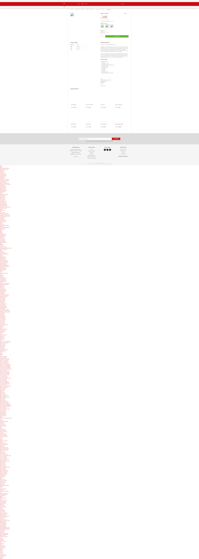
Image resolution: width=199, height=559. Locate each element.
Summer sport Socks (3, 334)
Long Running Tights (3, 203)
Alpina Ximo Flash (118, 104)
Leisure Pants (2, 323)
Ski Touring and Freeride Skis (5, 403)
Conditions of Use (123, 149)
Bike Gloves (2, 226)
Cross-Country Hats (3, 488)
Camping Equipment (3, 281)
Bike (0, 211)
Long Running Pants (3, 201)
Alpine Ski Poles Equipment (4, 395)
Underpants (2, 332)
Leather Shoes (2, 347)
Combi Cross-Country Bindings (5, 367)
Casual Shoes (2, 348)
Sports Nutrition (2, 556)
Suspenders (2, 543)
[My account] (132, 4)
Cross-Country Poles (3, 375)
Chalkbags (1, 251)
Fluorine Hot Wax (3, 430)
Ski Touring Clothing (3, 407)
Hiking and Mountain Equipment (5, 184)
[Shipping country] (129, 4)
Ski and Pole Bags (3, 529)
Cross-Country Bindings (4, 363)
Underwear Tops (2, 331)
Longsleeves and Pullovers (4, 180)
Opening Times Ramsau (92, 158)
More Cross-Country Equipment (5, 386)
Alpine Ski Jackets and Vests (4, 397)
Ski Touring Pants (3, 410)
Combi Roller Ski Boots (4, 262)
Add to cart (117, 36)
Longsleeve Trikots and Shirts (5, 310)
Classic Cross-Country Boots (4, 372)
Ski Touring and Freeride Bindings (5, 405)
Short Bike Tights (3, 318)
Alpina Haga (88, 124)
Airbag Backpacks (3, 413)
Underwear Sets (2, 330)
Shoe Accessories (3, 350)
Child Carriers (2, 532)
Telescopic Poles (2, 188)
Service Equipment (3, 443)
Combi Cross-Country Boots (4, 374)
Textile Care (2, 548)
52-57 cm (102, 32)
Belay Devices (2, 244)
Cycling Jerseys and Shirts (4, 213)
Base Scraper (2, 446)
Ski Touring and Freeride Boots (5, 404)
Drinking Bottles (2, 545)
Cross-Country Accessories (4, 382)
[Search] (126, 4)
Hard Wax (1, 439)
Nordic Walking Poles (3, 189)
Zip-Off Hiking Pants (3, 290)
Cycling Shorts (2, 219)
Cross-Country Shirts (3, 379)
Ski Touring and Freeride (4, 402)
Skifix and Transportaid (4, 387)
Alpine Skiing (2, 390)
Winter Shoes (2, 484)
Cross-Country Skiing (3, 356)
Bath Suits (1, 326)
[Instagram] (105, 150)
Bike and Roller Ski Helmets (4, 225)
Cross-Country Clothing (4, 454)
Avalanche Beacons (3, 414)
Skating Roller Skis (3, 257)
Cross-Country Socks (3, 480)
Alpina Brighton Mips (119, 124)
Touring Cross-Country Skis (4, 362)
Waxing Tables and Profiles (4, 448)
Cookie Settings (123, 153)
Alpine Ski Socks (2, 464)
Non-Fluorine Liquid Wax (4, 436)
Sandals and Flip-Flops (4, 349)
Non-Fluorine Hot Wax (3, 431)
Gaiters (1, 193)
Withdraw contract (123, 156)
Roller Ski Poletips (3, 269)
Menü (65, 6)
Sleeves (1, 209)
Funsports (1, 553)
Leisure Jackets (2, 322)
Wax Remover (2, 445)
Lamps (1, 274)
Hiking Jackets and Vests (4, 169)
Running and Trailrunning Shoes (5, 341)
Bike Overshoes (2, 228)
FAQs (92, 149)
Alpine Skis (2, 391)
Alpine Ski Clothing (3, 396)
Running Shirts (2, 196)
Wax (0, 427)
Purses (1, 544)
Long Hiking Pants (3, 173)
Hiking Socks (2, 192)
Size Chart (91, 152)
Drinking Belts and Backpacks (5, 528)
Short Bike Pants (2, 316)
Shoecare (1, 354)
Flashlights (2, 275)
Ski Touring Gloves (3, 502)
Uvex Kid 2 (103, 104)
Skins (1, 419)
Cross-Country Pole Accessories (5, 383)
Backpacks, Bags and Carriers (5, 520)
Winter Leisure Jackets (3, 471)
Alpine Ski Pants (2, 398)
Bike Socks (2, 224)
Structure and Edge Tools (4, 447)
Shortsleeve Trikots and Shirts (5, 216)
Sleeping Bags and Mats (4, 273)
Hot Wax (1, 428)
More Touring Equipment (4, 421)
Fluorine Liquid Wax (3, 435)
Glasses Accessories (3, 512)
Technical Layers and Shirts (4, 179)
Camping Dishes (2, 277)
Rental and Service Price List (91, 156)
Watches (1, 496)
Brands (1, 558)
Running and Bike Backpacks (5, 227)
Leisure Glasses (2, 511)
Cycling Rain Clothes (3, 220)
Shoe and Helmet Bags (4, 533)
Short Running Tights (3, 204)
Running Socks (2, 210)
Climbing (1, 233)
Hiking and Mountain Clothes (4, 168)
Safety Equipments (3, 412)
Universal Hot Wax (3, 429)
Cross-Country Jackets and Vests (5, 378)
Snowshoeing (2, 422)
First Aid (1, 552)
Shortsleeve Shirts (3, 181)
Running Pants (2, 200)
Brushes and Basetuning (4, 444)
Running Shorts (2, 202)
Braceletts (1, 549)
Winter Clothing (2, 453)
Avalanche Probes (3, 415)
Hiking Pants (2, 172)
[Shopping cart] (134, 4)
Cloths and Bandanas (3, 493)
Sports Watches (2, 495)
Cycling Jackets (2, 217)
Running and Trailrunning (4, 194)
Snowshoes (2, 423)
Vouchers (1, 551)
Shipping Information (91, 155)
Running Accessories (3, 208)
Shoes (1, 340)
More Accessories (3, 541)
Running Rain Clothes (3, 205)
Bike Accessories (2, 221)
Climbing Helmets (3, 241)
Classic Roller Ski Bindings (4, 266)
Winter (1, 355)
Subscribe (116, 138)
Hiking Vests (2, 171)
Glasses (1, 508)
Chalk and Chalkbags (3, 249)
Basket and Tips (2, 389)
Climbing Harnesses (3, 234)
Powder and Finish (3, 452)
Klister (1, 438)
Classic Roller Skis (3, 258)
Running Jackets (2, 197)
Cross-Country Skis (3, 357)
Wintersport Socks (3, 479)
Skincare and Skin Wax (4, 440)
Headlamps (2, 540)
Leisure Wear (2, 321)
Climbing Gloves (2, 503)
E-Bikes (1, 232)
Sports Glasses (2, 510)
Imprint (123, 152)
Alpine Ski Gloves (3, 501)
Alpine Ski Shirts (2, 399)
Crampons (1, 245)
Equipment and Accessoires (4, 485)
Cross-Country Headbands (4, 491)
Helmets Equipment (3, 519)
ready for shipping (110, 21)
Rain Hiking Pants (3, 176)
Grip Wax (1, 437)
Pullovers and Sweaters (4, 324)
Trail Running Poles (3, 186)
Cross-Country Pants (3, 380)
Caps (1, 492)
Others (1, 550)
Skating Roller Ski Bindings (4, 265)
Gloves (1, 499)
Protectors (1, 518)
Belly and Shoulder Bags (4, 534)
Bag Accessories (2, 535)
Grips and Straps (3, 388)
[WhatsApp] (110, 150)
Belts (1, 542)
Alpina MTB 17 (73, 124)
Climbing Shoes (2, 235)
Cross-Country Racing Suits (4, 381)
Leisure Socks (2, 339)
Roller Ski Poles (2, 267)
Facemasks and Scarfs (4, 494)
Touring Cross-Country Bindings (5, 366)
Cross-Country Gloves (3, 500)
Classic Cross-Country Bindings (5, 365)
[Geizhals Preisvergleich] (107, 152)
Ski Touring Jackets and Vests (5, 467)
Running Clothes (2, 195)
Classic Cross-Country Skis (4, 359)
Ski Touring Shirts (3, 411)
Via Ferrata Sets (2, 252)
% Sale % (1, 557)
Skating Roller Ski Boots (4, 260)
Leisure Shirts (2, 325)
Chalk (1, 250)
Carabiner (1, 237)
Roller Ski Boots (2, 259)
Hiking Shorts (2, 177)
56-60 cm (106, 32)
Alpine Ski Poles (2, 394)
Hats (1, 487)
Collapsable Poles (3, 187)
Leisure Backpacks (3, 524)
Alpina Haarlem (103, 124)
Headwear (1, 486)
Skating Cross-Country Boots (4, 371)
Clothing (1, 282)
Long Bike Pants (2, 317)
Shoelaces (1, 351)
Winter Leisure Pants (3, 472)
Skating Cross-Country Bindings (5, 364)
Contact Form (76, 156)
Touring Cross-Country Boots (4, 373)
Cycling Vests (2, 218)
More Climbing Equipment (4, 253)
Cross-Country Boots (3, 370)
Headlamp (1, 276)
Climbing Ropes (2, 236)
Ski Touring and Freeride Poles (5, 406)
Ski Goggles (2, 509)
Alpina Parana (73, 104)
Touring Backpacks (3, 525)
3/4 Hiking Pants (2, 178)
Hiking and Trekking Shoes (4, 342)
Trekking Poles (2, 185)
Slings (1, 243)
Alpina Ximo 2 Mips (89, 104)
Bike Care (1, 229)
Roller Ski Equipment (3, 268)
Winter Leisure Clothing (4, 470)
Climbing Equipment (3, 242)
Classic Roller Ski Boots (4, 261)
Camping (1, 270)
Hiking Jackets (2, 170)
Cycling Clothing (2, 212)
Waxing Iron (2, 451)
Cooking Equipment (3, 278)
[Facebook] (107, 150)
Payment (91, 153)
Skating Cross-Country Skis (4, 358)
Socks (1, 333)
